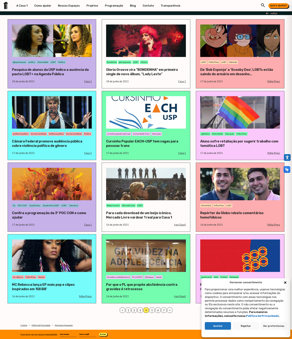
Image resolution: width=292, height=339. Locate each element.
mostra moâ (206, 277)
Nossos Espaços (69, 5)
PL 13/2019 (137, 277)
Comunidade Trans (141, 133)
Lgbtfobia (205, 133)
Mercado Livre (128, 205)
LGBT (53, 62)
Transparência (170, 5)
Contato (148, 5)
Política (61, 62)
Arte (216, 277)
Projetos (92, 5)
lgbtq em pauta (19, 62)
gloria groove (125, 62)
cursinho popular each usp (118, 133)
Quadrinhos (34, 205)
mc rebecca (18, 277)
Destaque (149, 277)
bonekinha (111, 62)
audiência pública (20, 133)
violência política (56, 133)
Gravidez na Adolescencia (118, 277)
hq (14, 205)
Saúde (159, 277)
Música (144, 62)
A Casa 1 (22, 5)
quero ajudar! (278, 5)
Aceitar (218, 326)
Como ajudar (42, 5)
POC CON (22, 205)
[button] (285, 282)
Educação (156, 133)
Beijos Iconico (113, 205)
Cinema (224, 277)
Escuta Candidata (38, 133)
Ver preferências (273, 326)
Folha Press (214, 62)
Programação (114, 5)
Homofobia (206, 205)
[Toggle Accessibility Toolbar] (287, 157)
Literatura (73, 205)
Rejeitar (246, 326)
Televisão (233, 62)
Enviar (103, 334)
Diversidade (43, 62)
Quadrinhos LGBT (51, 205)
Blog (133, 5)
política (31, 62)
